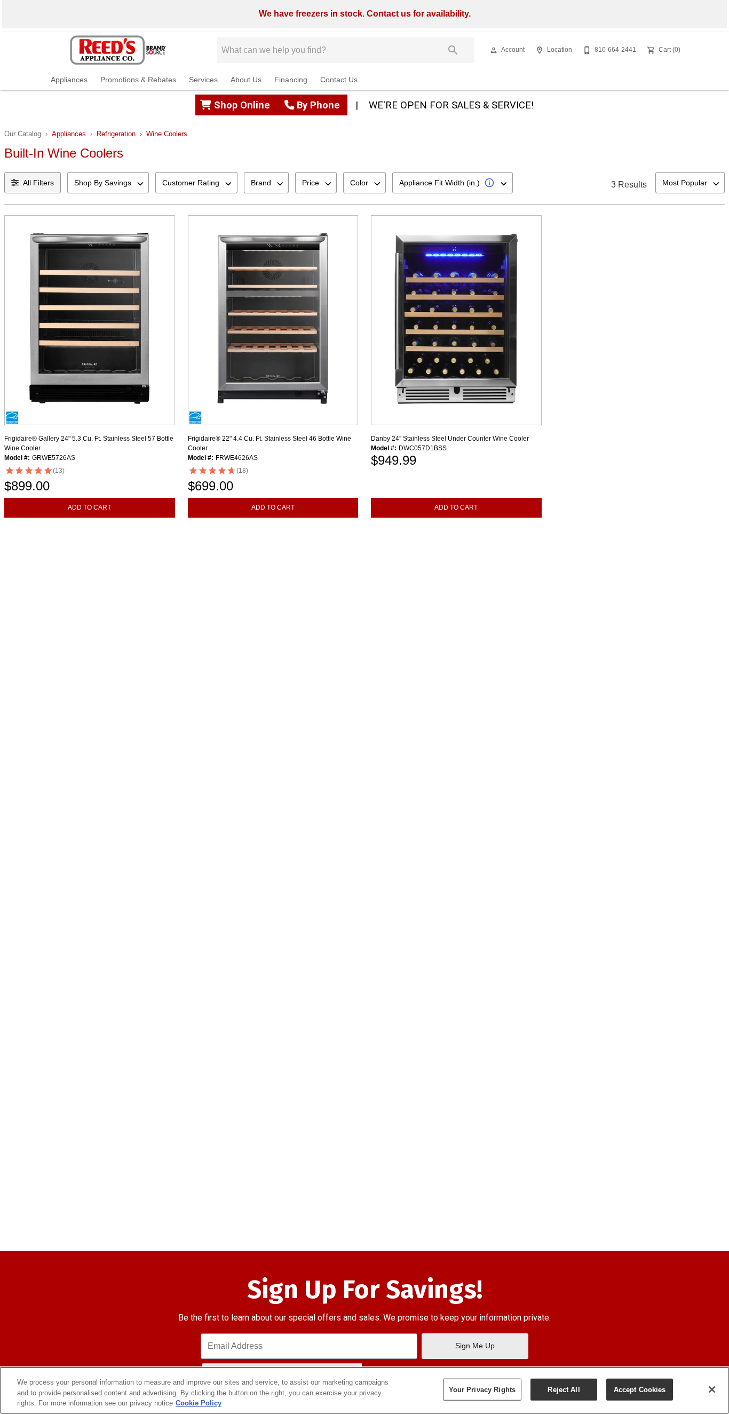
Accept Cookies (640, 1389)
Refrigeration (116, 134)
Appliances (69, 80)
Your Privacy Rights (482, 1389)
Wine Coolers (166, 134)
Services (203, 80)
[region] (364, 1390)
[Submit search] (453, 50)
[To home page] (118, 50)
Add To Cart (89, 507)
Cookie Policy (198, 1403)
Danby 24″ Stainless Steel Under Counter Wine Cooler (450, 438)
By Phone (318, 105)
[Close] (712, 1389)
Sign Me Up (475, 1345)
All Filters (38, 182)
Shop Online (243, 105)
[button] (493, 50)
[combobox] (108, 182)
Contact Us (339, 80)
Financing (290, 80)
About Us (246, 80)
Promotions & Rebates (138, 80)
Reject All (564, 1389)
